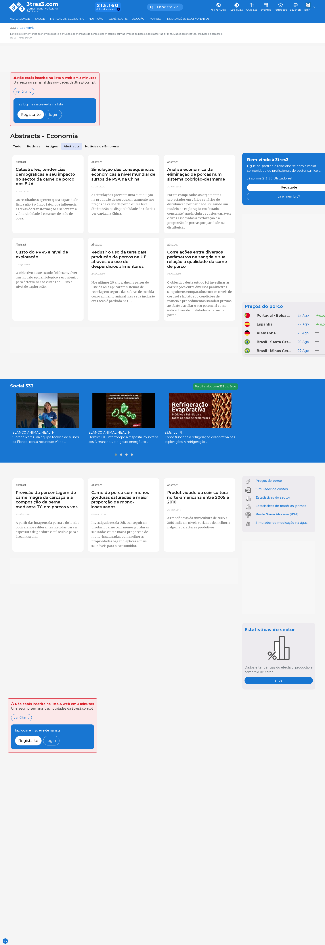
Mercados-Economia (67, 18)
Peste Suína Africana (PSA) (277, 514)
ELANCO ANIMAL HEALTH (33, 432)
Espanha (265, 324)
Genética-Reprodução (127, 18)
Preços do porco (264, 306)
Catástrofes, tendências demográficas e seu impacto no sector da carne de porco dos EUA (45, 177)
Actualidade (20, 18)
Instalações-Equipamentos (188, 18)
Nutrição (96, 18)
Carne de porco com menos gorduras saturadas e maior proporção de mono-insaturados (120, 500)
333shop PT (173, 432)
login (54, 114)
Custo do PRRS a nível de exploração (42, 254)
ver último (24, 91)
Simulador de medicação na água (282, 523)
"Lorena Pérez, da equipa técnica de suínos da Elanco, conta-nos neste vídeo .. (45, 439)
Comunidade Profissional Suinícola (42, 10)
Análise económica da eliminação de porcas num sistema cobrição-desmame (196, 174)
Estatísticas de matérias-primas (281, 506)
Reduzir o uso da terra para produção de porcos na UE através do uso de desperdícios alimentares (119, 259)
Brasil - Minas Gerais (274, 351)
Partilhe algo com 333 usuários (215, 386)
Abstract (21, 162)
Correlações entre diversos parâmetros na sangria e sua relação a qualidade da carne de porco (197, 259)
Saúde (40, 18)
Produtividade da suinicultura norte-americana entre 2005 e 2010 (198, 497)
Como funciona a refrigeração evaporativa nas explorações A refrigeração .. (200, 439)
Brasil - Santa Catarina (274, 342)
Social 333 (21, 386)
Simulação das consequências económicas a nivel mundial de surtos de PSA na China (123, 174)
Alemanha (266, 333)
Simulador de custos (272, 489)
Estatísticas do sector (273, 497)
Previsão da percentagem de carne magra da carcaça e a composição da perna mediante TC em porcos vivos (47, 500)
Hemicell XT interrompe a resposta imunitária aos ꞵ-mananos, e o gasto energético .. (123, 439)
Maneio (155, 18)
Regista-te (31, 114)
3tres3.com (42, 4)
